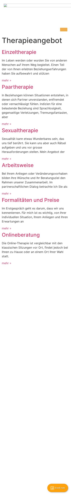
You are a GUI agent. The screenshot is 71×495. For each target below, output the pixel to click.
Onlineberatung (21, 235)
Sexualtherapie (20, 130)
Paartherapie (17, 87)
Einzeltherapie (19, 52)
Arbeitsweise (17, 165)
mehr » (6, 80)
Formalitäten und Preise (30, 200)
